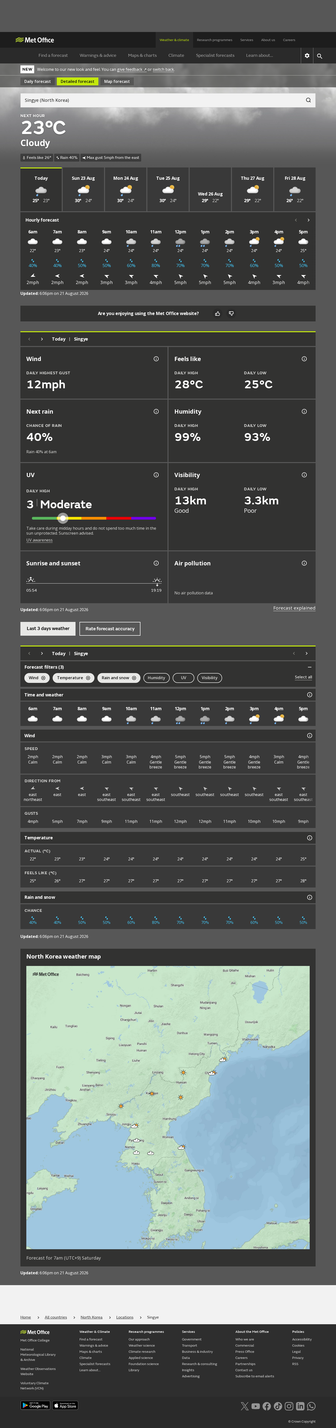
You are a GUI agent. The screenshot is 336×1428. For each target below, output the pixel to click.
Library (134, 1370)
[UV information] (156, 475)
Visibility (210, 677)
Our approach (139, 1339)
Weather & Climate (94, 1332)
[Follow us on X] (244, 1405)
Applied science (141, 1358)
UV (183, 677)
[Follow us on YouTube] (255, 1405)
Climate (176, 55)
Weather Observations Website (38, 1371)
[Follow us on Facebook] (266, 1405)
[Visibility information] (304, 475)
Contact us (244, 1370)
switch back (163, 69)
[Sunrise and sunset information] (156, 563)
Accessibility (302, 1339)
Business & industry (197, 1352)
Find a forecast (53, 55)
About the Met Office (252, 1332)
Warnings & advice (98, 55)
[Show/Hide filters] (310, 667)
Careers (289, 40)
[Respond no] (231, 313)
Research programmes (214, 40)
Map (117, 81)
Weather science (142, 1345)
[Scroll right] (309, 220)
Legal (296, 1352)
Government (192, 1339)
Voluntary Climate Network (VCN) (34, 1385)
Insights (188, 1370)
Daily (37, 81)
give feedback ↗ (132, 69)
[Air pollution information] (304, 563)
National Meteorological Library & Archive (38, 1354)
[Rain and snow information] (309, 897)
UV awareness (39, 540)
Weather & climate (174, 40)
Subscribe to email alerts (254, 1376)
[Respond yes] (217, 313)
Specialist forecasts (215, 55)
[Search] (306, 98)
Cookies (298, 1345)
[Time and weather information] (309, 695)
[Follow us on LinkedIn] (300, 1405)
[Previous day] (29, 339)
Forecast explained (294, 608)
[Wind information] (309, 735)
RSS (295, 1364)
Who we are (244, 1339)
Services (246, 40)
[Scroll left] (296, 220)
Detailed (77, 81)
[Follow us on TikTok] (278, 1405)
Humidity (156, 677)
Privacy (298, 1358)
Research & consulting (199, 1364)
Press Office (244, 1352)
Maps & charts (142, 55)
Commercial (244, 1345)
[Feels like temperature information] (304, 359)
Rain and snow (113, 678)
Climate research (142, 1352)
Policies (298, 1332)
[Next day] (42, 339)
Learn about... (259, 55)
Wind (31, 678)
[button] (223, 1060)
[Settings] (307, 55)
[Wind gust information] (156, 359)
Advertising (191, 1376)
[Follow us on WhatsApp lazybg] (311, 1405)
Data (186, 1358)
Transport (189, 1345)
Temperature (68, 678)
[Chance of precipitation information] (156, 411)
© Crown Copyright (302, 1422)
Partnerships (245, 1364)
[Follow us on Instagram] (289, 1405)
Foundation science (144, 1364)
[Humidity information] (304, 411)
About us (268, 40)
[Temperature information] (309, 838)
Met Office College (35, 1340)
